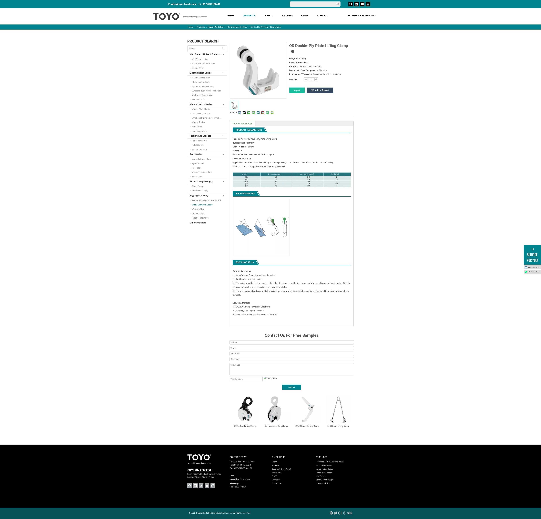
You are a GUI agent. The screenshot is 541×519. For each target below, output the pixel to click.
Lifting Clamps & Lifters (202, 205)
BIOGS (274, 476)
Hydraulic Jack (198, 163)
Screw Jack (197, 176)
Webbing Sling (198, 209)
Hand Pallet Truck (199, 141)
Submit (291, 387)
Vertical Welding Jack (201, 159)
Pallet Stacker (198, 145)
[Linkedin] (356, 4)
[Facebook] (350, 4)
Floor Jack (196, 168)
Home (274, 462)
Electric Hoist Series (201, 72)
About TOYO (277, 473)
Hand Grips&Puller (200, 131)
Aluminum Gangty (200, 191)
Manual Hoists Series (201, 104)
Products (275, 465)
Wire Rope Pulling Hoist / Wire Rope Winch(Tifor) (209, 118)
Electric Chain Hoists (201, 78)
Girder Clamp (197, 186)
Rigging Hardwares (200, 218)
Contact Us (276, 483)
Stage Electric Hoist (200, 82)
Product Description (242, 123)
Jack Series (196, 154)
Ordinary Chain (198, 213)
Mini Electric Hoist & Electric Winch (208, 54)
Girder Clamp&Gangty (201, 181)
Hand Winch (197, 127)
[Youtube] (362, 4)
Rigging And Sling (199, 195)
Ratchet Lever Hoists (201, 113)
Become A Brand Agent (281, 469)
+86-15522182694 (210, 4)
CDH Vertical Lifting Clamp (245, 426)
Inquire (297, 90)
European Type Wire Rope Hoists (206, 91)
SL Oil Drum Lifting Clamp (307, 426)
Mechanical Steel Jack (202, 172)
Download (276, 480)
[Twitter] (201, 485)
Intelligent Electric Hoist (202, 95)
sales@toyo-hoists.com (183, 4)
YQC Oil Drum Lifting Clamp (277, 426)
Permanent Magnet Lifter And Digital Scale (209, 200)
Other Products (198, 222)
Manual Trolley (198, 122)
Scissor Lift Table (199, 149)
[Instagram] (368, 4)
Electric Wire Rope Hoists (203, 86)
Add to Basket (322, 90)
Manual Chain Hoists (201, 109)
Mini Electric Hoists (200, 59)
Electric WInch (198, 68)
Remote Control (199, 99)
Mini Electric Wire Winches (203, 63)
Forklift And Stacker (200, 136)
